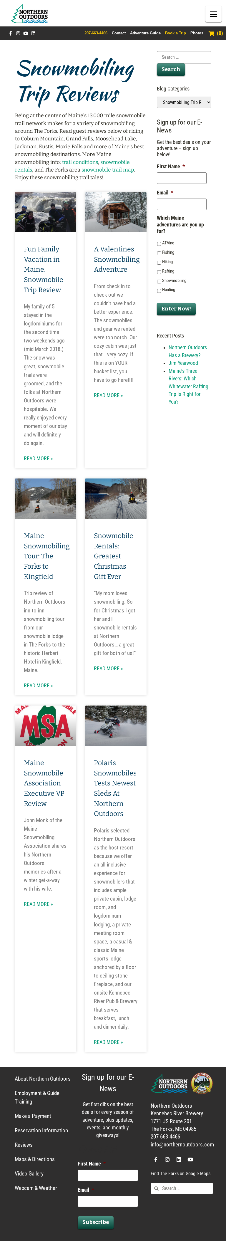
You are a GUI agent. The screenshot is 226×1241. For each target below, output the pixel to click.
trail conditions (80, 162)
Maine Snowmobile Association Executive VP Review (44, 783)
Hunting (168, 289)
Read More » (38, 458)
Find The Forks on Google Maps (180, 1173)
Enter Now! (176, 309)
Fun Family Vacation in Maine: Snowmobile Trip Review (43, 269)
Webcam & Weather (36, 1188)
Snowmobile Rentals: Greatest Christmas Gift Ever (113, 556)
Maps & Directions (35, 1159)
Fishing (168, 252)
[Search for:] (184, 57)
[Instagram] (18, 33)
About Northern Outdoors (43, 1078)
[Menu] (213, 14)
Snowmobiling (174, 280)
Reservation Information (41, 1130)
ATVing (168, 243)
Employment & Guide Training (37, 1097)
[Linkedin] (33, 33)
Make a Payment (33, 1116)
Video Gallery (29, 1173)
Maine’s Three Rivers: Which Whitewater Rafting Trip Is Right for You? (188, 386)
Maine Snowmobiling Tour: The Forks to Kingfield (47, 556)
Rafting (168, 271)
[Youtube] (26, 33)
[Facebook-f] (10, 33)
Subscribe (95, 1222)
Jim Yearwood (183, 363)
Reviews (24, 1144)
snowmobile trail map (108, 170)
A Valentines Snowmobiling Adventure (117, 259)
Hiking (167, 261)
